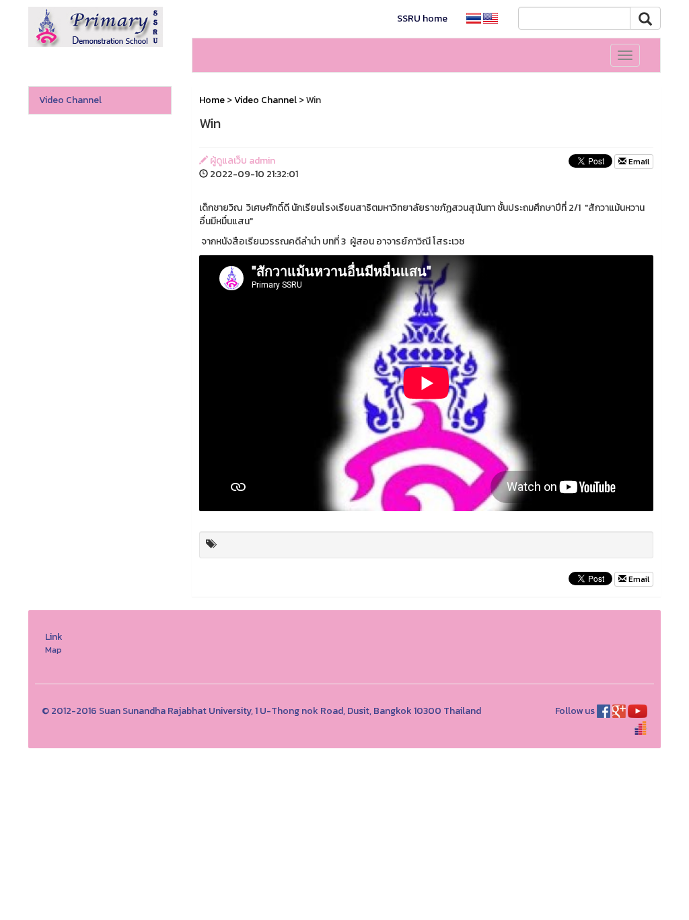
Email (637, 162)
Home (212, 100)
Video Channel (70, 100)
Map (53, 649)
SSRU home (422, 18)
